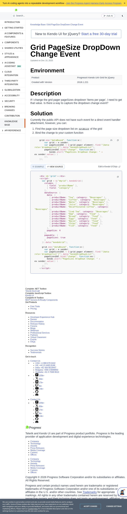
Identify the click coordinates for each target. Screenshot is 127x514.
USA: (45, 363)
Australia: (47, 372)
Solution (41, 113)
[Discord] (36, 395)
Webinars (34, 330)
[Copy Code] (117, 140)
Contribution (12, 116)
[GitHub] (36, 392)
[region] (63, 506)
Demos (33, 319)
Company (34, 441)
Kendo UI (29, 295)
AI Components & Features (14, 35)
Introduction (12, 22)
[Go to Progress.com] (33, 429)
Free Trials (35, 306)
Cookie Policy (33, 509)
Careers (33, 452)
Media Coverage (37, 450)
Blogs (32, 328)
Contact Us (35, 361)
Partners (34, 335)
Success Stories (37, 350)
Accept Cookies (90, 506)
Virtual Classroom (38, 337)
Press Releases (37, 448)
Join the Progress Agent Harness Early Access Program (93, 3)
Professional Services (40, 333)
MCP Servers (31, 300)
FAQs (32, 342)
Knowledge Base (11, 123)
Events (33, 339)
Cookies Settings (114, 506)
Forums (33, 326)
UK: (45, 365)
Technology (35, 444)
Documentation (37, 322)
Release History (37, 324)
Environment (47, 70)
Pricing (33, 309)
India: (45, 368)
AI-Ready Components (48, 300)
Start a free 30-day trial (99, 34)
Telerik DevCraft (32, 291)
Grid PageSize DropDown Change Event (65, 24)
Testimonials (35, 352)
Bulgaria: (46, 370)
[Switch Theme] (123, 16)
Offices (33, 455)
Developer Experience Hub (42, 317)
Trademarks (90, 492)
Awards (33, 446)
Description (45, 93)
